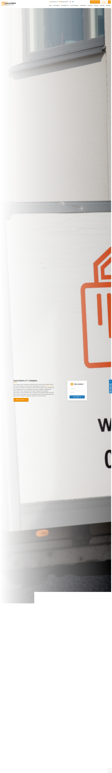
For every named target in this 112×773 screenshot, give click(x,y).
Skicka (56, 391)
